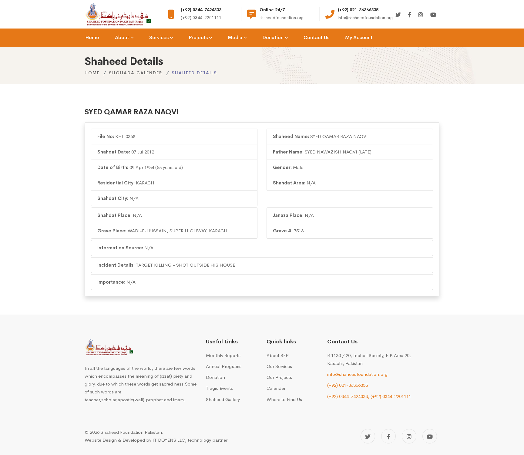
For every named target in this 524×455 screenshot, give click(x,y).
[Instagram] (420, 15)
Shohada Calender (136, 73)
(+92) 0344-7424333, (348, 396)
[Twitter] (398, 15)
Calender (276, 388)
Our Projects (279, 377)
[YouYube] (433, 15)
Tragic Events (219, 388)
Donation (215, 377)
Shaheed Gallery (223, 399)
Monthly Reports (223, 355)
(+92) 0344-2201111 (391, 396)
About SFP (278, 355)
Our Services (279, 366)
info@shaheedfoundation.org (357, 374)
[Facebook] (409, 15)
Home (92, 73)
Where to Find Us (284, 399)
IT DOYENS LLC (169, 440)
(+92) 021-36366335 (347, 385)
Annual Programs (223, 366)
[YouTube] (429, 436)
